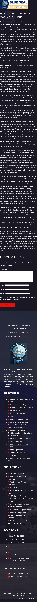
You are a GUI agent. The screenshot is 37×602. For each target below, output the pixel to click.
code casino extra (22, 136)
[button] (33, 5)
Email (2, 289)
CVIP (19, 336)
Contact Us (27, 336)
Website (3, 293)
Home (8, 325)
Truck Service (26, 325)
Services (15, 325)
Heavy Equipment (12, 332)
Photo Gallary (10, 336)
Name (2, 285)
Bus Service (14, 329)
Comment (4, 269)
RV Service (23, 329)
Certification (25, 332)
